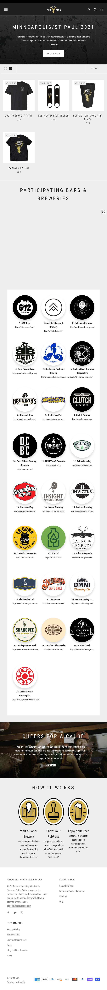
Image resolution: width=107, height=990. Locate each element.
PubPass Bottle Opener (53, 116)
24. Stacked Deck (82, 645)
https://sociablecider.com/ (53, 650)
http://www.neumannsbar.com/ (53, 604)
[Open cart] (101, 9)
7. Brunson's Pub (25, 415)
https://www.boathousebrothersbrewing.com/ (57, 377)
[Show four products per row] (10, 68)
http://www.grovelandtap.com (24, 511)
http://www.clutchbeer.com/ (82, 419)
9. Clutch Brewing (82, 415)
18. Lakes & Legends (82, 553)
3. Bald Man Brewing (82, 323)
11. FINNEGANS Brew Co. (53, 461)
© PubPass (13, 978)
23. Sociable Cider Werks (53, 645)
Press (9, 945)
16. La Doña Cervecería (25, 553)
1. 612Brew (24, 323)
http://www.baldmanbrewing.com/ (82, 327)
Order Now (53, 53)
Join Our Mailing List (16, 940)
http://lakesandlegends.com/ (82, 557)
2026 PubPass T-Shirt (19, 116)
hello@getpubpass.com (20, 905)
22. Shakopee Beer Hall (25, 645)
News (9, 955)
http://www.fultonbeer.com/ (82, 465)
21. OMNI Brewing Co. (82, 599)
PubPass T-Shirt (18, 168)
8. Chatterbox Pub (53, 415)
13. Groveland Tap (24, 507)
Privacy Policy (13, 929)
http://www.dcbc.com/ (25, 469)
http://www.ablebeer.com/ (53, 331)
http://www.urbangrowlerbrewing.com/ (26, 700)
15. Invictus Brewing (82, 507)
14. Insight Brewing (53, 507)
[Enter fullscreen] (104, 212)
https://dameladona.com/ (25, 557)
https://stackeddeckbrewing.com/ (82, 650)
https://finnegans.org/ (53, 465)
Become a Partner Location (71, 891)
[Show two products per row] (5, 68)
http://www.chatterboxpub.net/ (53, 419)
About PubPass (66, 886)
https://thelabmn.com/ (53, 557)
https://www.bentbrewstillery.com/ (25, 373)
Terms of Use (13, 934)
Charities (63, 896)
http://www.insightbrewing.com (53, 511)
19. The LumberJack (25, 599)
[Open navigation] (6, 9)
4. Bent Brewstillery (24, 369)
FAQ (61, 901)
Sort (94, 68)
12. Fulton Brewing (82, 461)
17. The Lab (53, 553)
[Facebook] (8, 912)
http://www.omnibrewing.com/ (82, 604)
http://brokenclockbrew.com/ (82, 377)
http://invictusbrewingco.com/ (82, 511)
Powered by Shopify (16, 982)
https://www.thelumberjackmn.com (25, 604)
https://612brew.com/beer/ (24, 327)
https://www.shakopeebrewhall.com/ (25, 650)
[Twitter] (15, 912)
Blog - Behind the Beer (17, 950)
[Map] (53, 243)
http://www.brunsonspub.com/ (25, 419)
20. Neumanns (53, 599)
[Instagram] (22, 912)
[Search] (95, 9)
